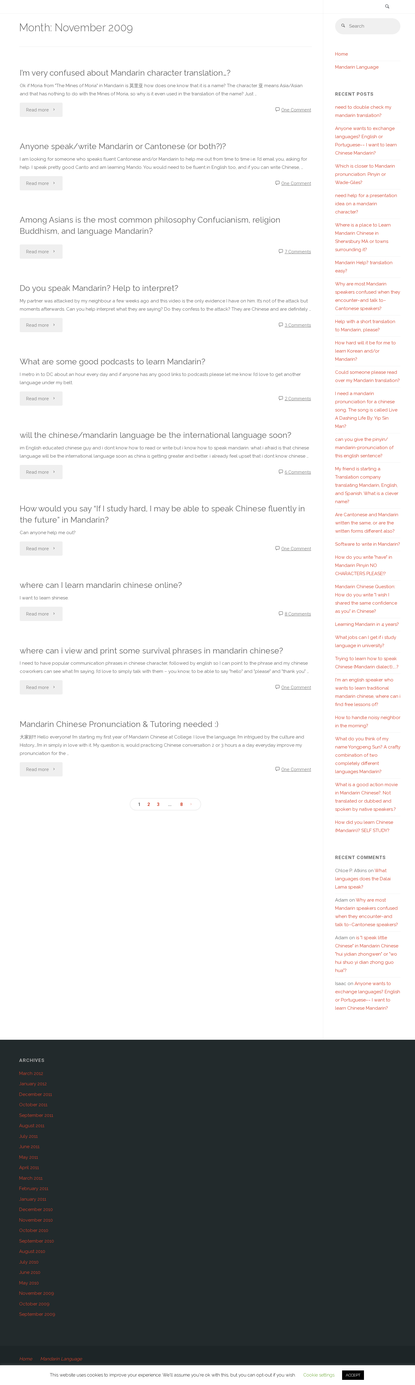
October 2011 (33, 1104)
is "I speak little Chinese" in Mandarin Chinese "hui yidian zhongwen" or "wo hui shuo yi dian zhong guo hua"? (366, 954)
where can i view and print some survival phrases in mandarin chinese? (151, 650)
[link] (387, 7)
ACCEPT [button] (353, 1375)
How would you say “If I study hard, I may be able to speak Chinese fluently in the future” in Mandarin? (162, 514)
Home (341, 54)
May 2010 (29, 1283)
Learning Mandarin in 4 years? (367, 624)
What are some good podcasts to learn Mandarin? (112, 361)
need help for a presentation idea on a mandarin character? (366, 204)
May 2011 (28, 1157)
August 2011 (31, 1125)
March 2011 (31, 1178)
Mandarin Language (357, 67)
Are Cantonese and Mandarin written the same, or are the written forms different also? (366, 523)
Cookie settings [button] (318, 1375)
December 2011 (35, 1094)
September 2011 (36, 1115)
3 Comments (298, 325)
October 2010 (33, 1230)
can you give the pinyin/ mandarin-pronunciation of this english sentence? (364, 448)
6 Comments (298, 472)
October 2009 (34, 1304)
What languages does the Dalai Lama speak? (363, 879)
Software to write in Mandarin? (367, 544)
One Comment (296, 110)
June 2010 (29, 1272)
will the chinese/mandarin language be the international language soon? (155, 435)
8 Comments (298, 614)
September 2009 (37, 1314)
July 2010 (29, 1262)
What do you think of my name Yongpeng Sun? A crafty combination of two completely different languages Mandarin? (367, 755)
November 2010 (36, 1220)
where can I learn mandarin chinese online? (101, 585)
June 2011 (29, 1146)
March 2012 (31, 1073)
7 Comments (298, 251)
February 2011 (33, 1188)
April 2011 (29, 1167)
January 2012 (33, 1084)
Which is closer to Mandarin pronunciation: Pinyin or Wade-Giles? (365, 174)
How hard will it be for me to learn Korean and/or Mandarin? (365, 351)
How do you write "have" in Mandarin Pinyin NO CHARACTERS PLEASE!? (363, 565)
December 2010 (36, 1209)
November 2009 (36, 1293)
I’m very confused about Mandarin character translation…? (125, 72)
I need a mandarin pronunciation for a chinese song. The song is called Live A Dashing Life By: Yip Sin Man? (366, 410)
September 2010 (36, 1241)
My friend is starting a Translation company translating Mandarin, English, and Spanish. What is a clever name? (366, 485)
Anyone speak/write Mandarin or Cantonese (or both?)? (123, 146)
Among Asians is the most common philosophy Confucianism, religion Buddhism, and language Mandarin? (150, 225)
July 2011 (28, 1136)
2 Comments (298, 398)
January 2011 (32, 1199)
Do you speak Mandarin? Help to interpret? (99, 288)
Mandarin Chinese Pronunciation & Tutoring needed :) (119, 724)
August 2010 (32, 1251)
